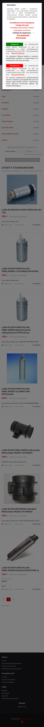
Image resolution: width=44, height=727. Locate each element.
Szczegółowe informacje (22, 36)
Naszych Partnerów (18, 53)
